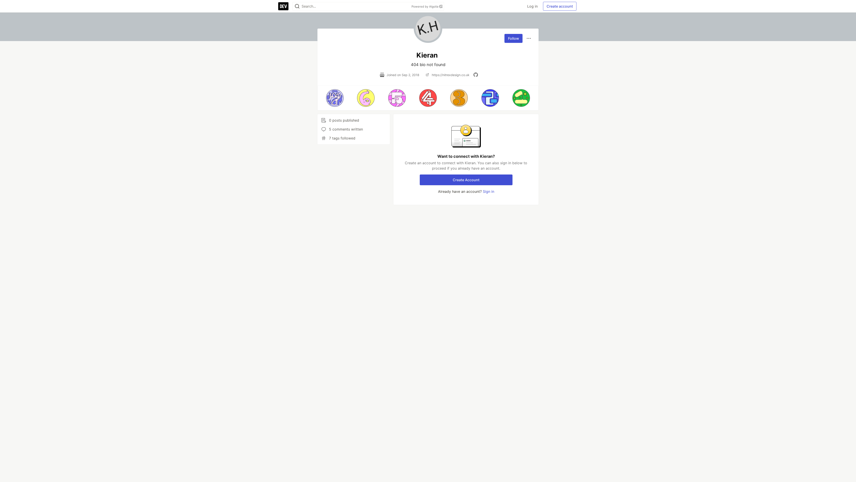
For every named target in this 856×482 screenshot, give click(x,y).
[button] (334, 98)
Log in (532, 6)
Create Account (466, 180)
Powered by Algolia (425, 6)
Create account (560, 6)
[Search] (297, 6)
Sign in (488, 191)
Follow (513, 38)
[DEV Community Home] (283, 6)
